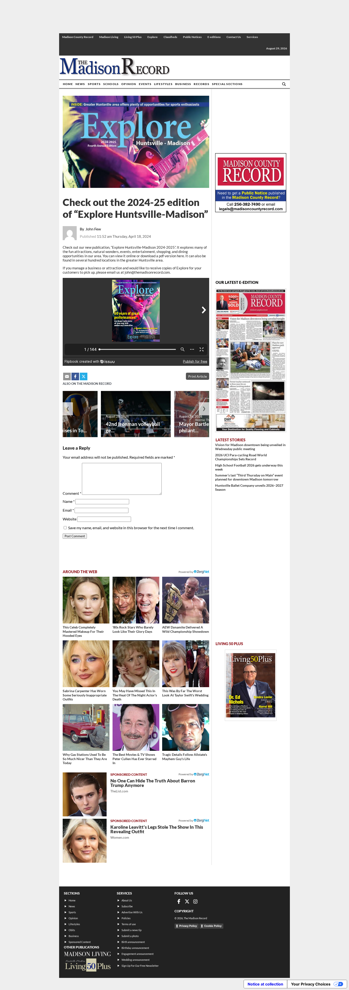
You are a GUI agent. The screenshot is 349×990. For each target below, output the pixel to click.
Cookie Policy (213, 926)
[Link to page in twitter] (83, 376)
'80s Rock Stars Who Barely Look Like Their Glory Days (133, 629)
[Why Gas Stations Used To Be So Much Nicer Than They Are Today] (86, 727)
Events (145, 84)
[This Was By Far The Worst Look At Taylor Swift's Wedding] (185, 663)
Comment (72, 493)
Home (68, 84)
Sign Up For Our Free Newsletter (140, 965)
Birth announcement (133, 941)
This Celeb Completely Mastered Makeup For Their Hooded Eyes (83, 631)
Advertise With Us (132, 912)
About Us (127, 900)
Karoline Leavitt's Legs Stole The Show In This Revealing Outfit (156, 831)
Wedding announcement (136, 959)
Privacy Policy (188, 926)
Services (252, 37)
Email (68, 510)
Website (69, 519)
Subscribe (127, 906)
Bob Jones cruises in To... (60, 430)
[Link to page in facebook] (75, 376)
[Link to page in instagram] (195, 901)
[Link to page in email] (67, 376)
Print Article (197, 376)
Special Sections (227, 84)
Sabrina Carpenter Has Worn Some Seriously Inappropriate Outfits (85, 695)
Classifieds (170, 37)
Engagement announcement (138, 953)
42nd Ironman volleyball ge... (133, 427)
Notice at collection (265, 984)
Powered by (186, 774)
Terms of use (129, 924)
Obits (72, 930)
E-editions (214, 37)
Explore (152, 37)
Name (69, 501)
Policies (126, 918)
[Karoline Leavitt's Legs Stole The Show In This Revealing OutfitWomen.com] (85, 841)
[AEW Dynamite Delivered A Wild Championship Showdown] (185, 600)
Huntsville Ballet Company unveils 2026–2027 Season (249, 487)
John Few (93, 229)
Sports (94, 84)
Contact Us (233, 37)
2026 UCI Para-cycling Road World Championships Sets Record (241, 457)
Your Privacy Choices (310, 984)
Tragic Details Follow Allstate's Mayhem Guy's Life (184, 756)
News (80, 84)
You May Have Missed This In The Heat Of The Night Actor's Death (135, 695)
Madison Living (108, 37)
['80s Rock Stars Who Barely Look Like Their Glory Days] (136, 600)
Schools (111, 84)
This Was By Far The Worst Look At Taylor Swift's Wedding (185, 693)
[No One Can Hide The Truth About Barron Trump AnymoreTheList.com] (85, 794)
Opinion (128, 84)
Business (183, 84)
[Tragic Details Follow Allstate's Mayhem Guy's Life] (185, 727)
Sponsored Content (80, 941)
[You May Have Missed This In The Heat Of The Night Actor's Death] (136, 663)
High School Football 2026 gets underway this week (249, 467)
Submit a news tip (131, 930)
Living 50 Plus (132, 37)
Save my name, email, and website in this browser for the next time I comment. (131, 527)
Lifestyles (163, 84)
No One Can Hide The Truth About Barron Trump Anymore (152, 785)
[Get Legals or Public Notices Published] (250, 211)
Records (201, 84)
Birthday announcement (135, 947)
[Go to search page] (284, 84)
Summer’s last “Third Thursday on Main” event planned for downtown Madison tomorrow (249, 477)
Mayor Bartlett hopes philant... (203, 427)
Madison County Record (77, 37)
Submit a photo (130, 936)
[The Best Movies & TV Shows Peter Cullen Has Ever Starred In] (136, 727)
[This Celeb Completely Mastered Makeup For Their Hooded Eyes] (86, 600)
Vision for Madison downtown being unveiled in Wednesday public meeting (250, 447)
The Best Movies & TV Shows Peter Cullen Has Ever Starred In (134, 758)
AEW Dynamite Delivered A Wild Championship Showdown (185, 629)
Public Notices (192, 37)
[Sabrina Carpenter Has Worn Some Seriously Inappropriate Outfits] (86, 663)
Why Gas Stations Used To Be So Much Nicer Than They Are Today (85, 758)
